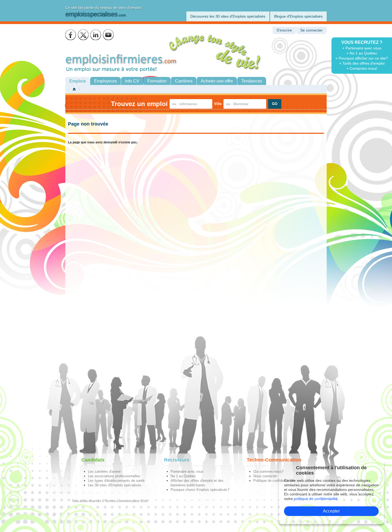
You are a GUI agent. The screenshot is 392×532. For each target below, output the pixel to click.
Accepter (331, 511)
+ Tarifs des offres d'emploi (362, 63)
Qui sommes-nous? (268, 472)
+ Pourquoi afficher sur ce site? (361, 58)
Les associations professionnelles (114, 476)
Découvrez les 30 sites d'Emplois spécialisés (227, 16)
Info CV (132, 81)
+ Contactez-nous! (361, 68)
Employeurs (105, 81)
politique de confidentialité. (316, 498)
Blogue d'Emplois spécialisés (298, 16)
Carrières (184, 81)
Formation (157, 81)
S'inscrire (284, 30)
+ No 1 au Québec (361, 53)
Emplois (77, 81)
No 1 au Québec (183, 476)
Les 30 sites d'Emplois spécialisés (114, 485)
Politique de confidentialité (273, 481)
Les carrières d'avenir (104, 472)
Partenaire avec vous (187, 472)
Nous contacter (265, 476)
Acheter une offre (217, 81)
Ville (218, 104)
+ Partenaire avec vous (361, 48)
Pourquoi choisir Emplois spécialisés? (200, 490)
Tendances (251, 81)
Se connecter (311, 30)
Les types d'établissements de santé (116, 481)
